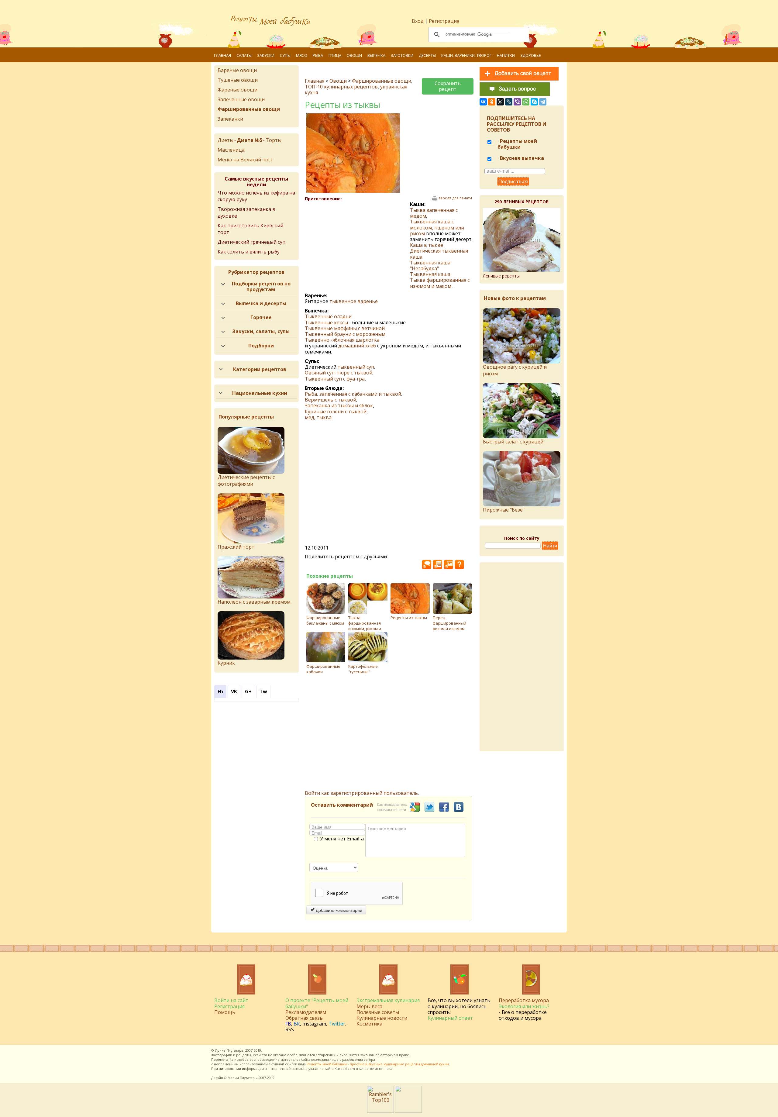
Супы (285, 55)
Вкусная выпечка (521, 158)
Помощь (224, 1012)
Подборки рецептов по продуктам (261, 286)
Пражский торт (236, 546)
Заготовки (402, 55)
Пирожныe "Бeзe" (504, 509)
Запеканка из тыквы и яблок (339, 405)
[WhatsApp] (525, 101)
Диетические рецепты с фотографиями (246, 480)
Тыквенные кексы (326, 322)
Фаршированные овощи (381, 81)
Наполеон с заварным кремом (254, 601)
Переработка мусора (524, 1000)
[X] (500, 101)
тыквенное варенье (353, 301)
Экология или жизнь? (524, 1006)
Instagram (314, 1023)
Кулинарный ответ (450, 1018)
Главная (222, 55)
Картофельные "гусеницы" (363, 669)
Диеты (225, 140)
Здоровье (530, 55)
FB (288, 1023)
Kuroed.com (345, 1068)
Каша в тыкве (426, 245)
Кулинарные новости (381, 1018)
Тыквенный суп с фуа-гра (335, 378)
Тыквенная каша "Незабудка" (430, 265)
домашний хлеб (357, 345)
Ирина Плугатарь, (229, 1050)
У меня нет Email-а (342, 839)
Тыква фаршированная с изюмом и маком (440, 283)
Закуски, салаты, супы (261, 331)
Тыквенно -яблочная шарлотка (342, 339)
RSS (289, 1029)
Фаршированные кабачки (323, 669)
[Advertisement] (357, 245)
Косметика (369, 1023)
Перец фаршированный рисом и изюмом (449, 623)
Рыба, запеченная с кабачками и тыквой (353, 394)
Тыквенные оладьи (328, 316)
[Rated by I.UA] (408, 1111)
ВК (297, 1023)
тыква (324, 417)
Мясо (301, 55)
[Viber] (517, 101)
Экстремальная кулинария (388, 1000)
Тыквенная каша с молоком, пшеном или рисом (437, 227)
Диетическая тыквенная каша (439, 253)
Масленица (231, 150)
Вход (418, 21)
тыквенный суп (356, 367)
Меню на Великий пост (245, 159)
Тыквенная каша (430, 274)
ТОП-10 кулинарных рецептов (341, 86)
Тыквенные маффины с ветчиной (345, 328)
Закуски (265, 55)
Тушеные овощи (238, 80)
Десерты (427, 55)
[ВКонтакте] (483, 101)
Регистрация (444, 21)
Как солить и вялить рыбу (249, 251)
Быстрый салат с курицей (513, 441)
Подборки (261, 345)
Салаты (244, 55)
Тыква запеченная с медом (434, 213)
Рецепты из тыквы (409, 617)
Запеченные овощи (241, 99)
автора (369, 1059)
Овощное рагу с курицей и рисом (515, 370)
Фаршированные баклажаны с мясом (325, 620)
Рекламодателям (305, 1012)
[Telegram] (542, 101)
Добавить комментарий (338, 910)
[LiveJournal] (508, 101)
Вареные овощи (237, 70)
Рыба (318, 55)
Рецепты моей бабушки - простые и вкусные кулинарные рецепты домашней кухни (378, 1064)
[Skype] (534, 101)
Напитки (506, 55)
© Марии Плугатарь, (241, 1077)
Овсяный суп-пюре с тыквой (338, 372)
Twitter (337, 1023)
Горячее (261, 317)
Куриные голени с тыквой (336, 411)
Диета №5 (249, 140)
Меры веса (369, 1006)
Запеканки (230, 118)
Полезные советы (377, 1012)
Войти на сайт (231, 1000)
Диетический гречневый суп (251, 242)
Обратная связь (304, 1018)
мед (309, 417)
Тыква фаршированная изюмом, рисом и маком (364, 626)
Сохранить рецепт (448, 86)
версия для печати (455, 198)
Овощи (354, 55)
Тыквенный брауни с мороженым (345, 334)
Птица (335, 55)
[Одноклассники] (491, 101)
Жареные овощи (237, 89)
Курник (226, 663)
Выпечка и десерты (261, 303)
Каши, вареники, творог (466, 55)
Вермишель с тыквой (330, 399)
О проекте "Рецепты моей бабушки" (316, 1003)
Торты (273, 140)
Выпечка (376, 55)
